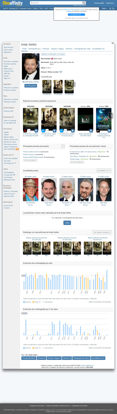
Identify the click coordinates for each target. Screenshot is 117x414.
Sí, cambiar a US (75, 14)
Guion (62, 54)
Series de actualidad (10, 158)
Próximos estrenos (10, 64)
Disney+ (6, 76)
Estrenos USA (8, 111)
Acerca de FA (8, 205)
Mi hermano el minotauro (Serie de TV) (103, 135)
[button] (112, 43)
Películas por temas (10, 144)
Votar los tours (8, 47)
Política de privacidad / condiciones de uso (58, 405)
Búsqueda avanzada (79, 5)
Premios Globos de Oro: (35, 152)
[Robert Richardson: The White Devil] (85, 119)
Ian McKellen (30, 203)
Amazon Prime (9, 71)
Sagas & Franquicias (11, 147)
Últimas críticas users (11, 139)
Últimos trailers (9, 137)
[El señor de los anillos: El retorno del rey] (67, 119)
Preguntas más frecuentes (37, 405)
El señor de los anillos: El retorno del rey (47, 94)
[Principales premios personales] (62, 146)
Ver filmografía (30, 86)
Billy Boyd (103, 203)
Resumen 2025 (9, 196)
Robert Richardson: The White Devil (85, 135)
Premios (52, 8)
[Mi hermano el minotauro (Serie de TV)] (104, 119)
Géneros (68, 49)
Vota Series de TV (10, 163)
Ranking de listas (9, 180)
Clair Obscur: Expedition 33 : (89, 156)
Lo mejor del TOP (9, 175)
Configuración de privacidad (79, 405)
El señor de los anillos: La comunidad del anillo (69, 94)
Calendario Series (25, 8)
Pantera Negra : (85, 159)
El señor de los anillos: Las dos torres (58, 94)
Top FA (5, 8)
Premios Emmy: (33, 154)
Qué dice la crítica (10, 142)
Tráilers (35, 8)
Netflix (6, 66)
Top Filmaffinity (9, 172)
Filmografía (34, 49)
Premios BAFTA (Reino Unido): (39, 157)
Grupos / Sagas (57, 49)
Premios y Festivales (11, 191)
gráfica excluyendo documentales (100, 302)
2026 (46, 8)
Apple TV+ (7, 78)
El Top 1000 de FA (10, 123)
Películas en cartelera (11, 61)
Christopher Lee (67, 203)
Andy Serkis (29, 44)
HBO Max (7, 73)
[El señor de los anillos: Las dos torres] (49, 119)
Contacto (7, 208)
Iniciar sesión (8, 50)
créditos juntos (30, 176)
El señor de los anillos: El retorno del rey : (89, 152)
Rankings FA (13, 8)
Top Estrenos (8, 177)
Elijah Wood (49, 203)
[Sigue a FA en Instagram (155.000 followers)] (113, 8)
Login (67, 223)
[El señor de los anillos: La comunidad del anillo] (30, 119)
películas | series (31, 82)
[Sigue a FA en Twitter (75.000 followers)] (110, 8)
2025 (41, 8)
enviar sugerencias (87, 365)
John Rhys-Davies (85, 203)
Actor (45, 54)
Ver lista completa (30, 160)
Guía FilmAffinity (11, 149)
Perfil (24, 49)
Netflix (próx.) (8, 69)
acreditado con (103, 170)
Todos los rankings (10, 120)
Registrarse (110, 3)
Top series (7, 161)
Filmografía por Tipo (82, 49)
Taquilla (6, 132)
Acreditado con (98, 49)
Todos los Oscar (9, 194)
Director (53, 54)
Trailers (6, 135)
